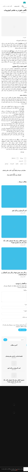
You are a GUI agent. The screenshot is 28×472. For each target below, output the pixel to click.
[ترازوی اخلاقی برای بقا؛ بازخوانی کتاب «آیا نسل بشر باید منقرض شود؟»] (14, 375)
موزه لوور (6, 163)
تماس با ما (14, 431)
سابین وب (12, 470)
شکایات (14, 429)
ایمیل (25, 310)
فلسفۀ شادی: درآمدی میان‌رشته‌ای (14, 356)
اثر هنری (21, 163)
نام (26, 304)
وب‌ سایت (24, 317)
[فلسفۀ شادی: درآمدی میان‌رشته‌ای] (14, 351)
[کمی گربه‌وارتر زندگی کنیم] (14, 363)
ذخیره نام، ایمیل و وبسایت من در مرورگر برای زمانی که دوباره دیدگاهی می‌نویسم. (15, 325)
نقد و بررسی (22, 212)
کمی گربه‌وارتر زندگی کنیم (14, 368)
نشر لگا (21, 158)
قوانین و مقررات (14, 421)
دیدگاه (25, 290)
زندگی (17, 139)
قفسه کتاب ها (14, 427)
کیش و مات (12, 163)
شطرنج (17, 163)
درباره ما (14, 423)
